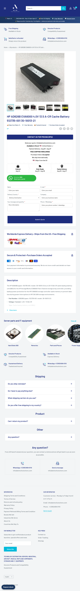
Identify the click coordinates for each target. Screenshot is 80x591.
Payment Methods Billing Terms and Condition (19, 511)
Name (9, 187)
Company (43, 194)
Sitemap (41, 541)
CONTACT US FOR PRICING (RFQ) (40, 137)
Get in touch (47, 511)
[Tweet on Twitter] (68, 128)
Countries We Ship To (11, 524)
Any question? (13, 437)
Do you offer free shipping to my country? (24, 405)
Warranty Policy (9, 505)
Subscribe (10, 549)
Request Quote (71, 18)
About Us (7, 521)
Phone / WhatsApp (46, 202)
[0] (74, 8)
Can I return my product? (18, 421)
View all (73, 321)
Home (6, 47)
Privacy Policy (8, 508)
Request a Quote (8, 587)
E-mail (42, 187)
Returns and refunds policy (13, 502)
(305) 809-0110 (20, 18)
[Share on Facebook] (60, 128)
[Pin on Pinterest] (64, 128)
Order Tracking (43, 538)
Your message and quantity (16, 202)
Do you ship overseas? (17, 384)
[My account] (71, 8)
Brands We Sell (9, 515)
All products (13, 47)
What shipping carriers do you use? (22, 398)
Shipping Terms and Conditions (14, 496)
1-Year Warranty (58, 18)
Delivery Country (13, 194)
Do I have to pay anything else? (20, 391)
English (7, 577)
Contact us (41, 534)
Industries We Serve (11, 518)
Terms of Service (9, 499)
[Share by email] (71, 128)
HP (8, 129)
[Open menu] (5, 8)
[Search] (63, 8)
